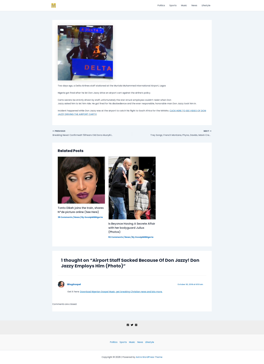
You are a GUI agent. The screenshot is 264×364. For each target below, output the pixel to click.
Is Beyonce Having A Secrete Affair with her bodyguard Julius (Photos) (131, 228)
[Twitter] (132, 325)
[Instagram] (136, 325)
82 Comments (115, 237)
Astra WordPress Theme (149, 357)
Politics (161, 5)
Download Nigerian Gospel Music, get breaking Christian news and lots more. (121, 291)
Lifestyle (206, 5)
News (194, 5)
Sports (173, 5)
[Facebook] (128, 325)
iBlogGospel (74, 284)
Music (184, 5)
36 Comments (65, 217)
